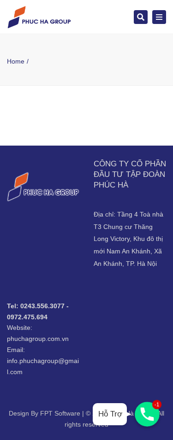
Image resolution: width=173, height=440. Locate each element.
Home (15, 61)
